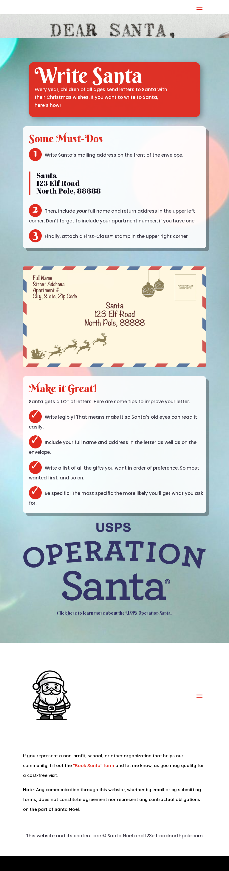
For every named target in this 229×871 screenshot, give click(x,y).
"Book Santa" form (93, 765)
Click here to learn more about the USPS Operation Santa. (114, 613)
